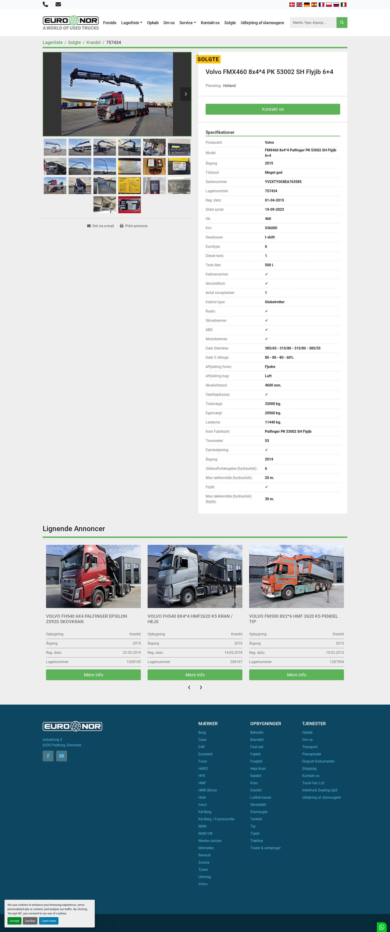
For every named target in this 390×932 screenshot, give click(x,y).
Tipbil (254, 833)
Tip (252, 826)
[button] (131, 23)
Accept (14, 921)
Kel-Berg (204, 812)
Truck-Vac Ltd (313, 783)
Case (202, 740)
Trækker (256, 841)
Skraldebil (258, 804)
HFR (201, 776)
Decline (30, 921)
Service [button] (186, 22)
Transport (310, 747)
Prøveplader (311, 754)
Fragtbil (256, 761)
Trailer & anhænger (265, 848)
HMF (202, 783)
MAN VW (205, 833)
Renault (204, 855)
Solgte (230, 22)
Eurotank (205, 754)
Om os (169, 22)
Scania (203, 862)
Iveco (202, 804)
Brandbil (257, 740)
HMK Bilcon (207, 790)
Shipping (309, 768)
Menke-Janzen (210, 841)
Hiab (202, 797)
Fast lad (256, 747)
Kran (254, 783)
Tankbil (256, 819)
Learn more (49, 921)
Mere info (93, 675)
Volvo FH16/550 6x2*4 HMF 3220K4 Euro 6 (295, 616)
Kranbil (256, 790)
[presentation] (189, 687)
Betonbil (256, 732)
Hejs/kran (258, 768)
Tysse (203, 869)
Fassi (202, 761)
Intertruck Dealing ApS (320, 790)
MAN (202, 826)
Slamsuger (258, 812)
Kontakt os (210, 22)
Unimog (204, 877)
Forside (109, 22)
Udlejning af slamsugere (262, 22)
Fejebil (255, 754)
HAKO (203, 768)
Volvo (202, 884)
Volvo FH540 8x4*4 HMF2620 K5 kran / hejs (88, 618)
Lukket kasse (260, 797)
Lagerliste (130, 22)
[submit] (342, 22)
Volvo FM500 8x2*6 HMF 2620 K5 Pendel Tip (192, 618)
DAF (201, 747)
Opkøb (152, 22)
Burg (202, 732)
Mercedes (206, 848)
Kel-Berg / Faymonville (216, 819)
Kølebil (255, 776)
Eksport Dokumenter (318, 761)
